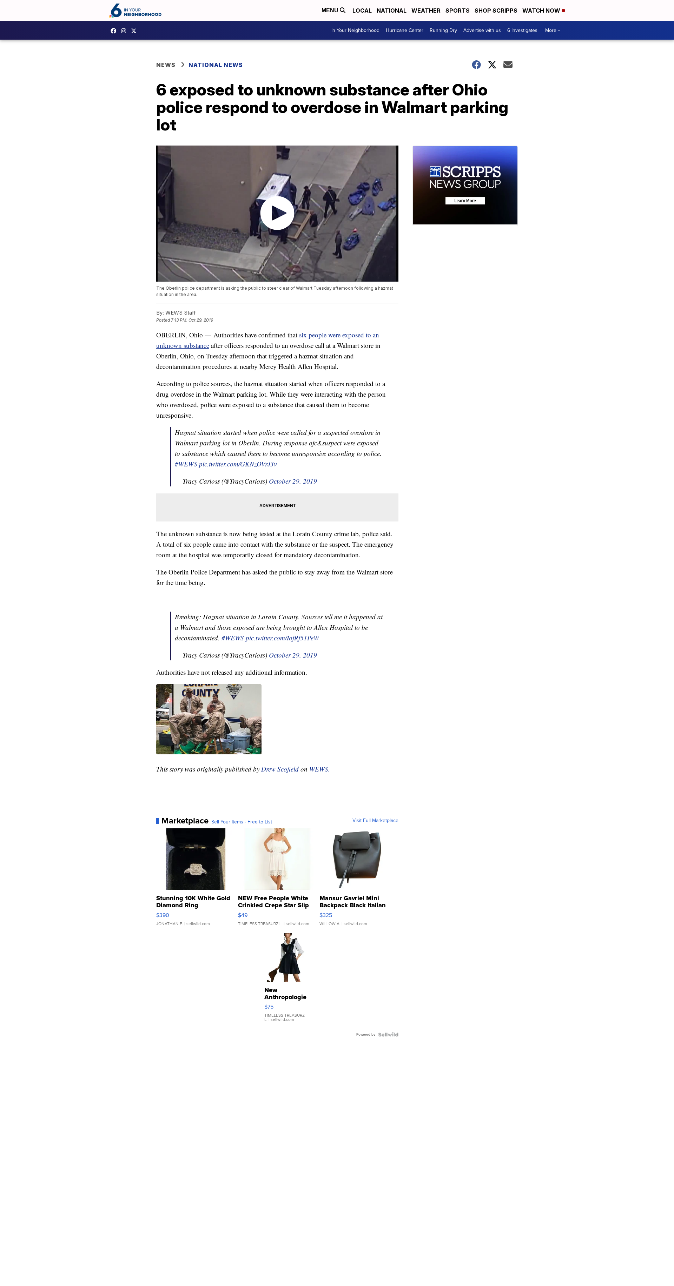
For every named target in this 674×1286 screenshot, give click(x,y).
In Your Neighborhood (355, 30)
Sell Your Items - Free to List (241, 822)
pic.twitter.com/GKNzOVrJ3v (238, 463)
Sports (457, 10)
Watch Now (542, 10)
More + (552, 30)
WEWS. (319, 769)
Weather (426, 10)
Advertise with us (482, 30)
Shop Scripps (496, 10)
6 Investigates (522, 30)
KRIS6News (115, 31)
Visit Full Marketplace (375, 820)
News (166, 64)
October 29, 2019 (293, 481)
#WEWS (186, 463)
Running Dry (443, 30)
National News (216, 64)
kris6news (125, 31)
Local (362, 10)
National (392, 10)
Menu (331, 10)
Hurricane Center (404, 30)
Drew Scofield (280, 769)
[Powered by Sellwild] (388, 1034)
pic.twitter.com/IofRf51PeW (282, 637)
